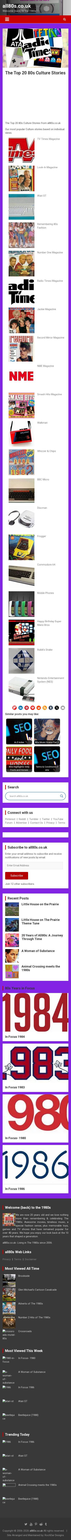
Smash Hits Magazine (49, 394)
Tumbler (33, 819)
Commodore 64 (46, 564)
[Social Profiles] (25, 1524)
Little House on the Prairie (40, 904)
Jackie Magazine (46, 309)
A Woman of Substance (38, 951)
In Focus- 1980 (15, 1138)
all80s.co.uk (17, 6)
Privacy (50, 822)
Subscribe (16, 875)
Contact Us (36, 822)
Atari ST (41, 195)
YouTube (58, 819)
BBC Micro (43, 479)
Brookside (24, 1275)
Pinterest (10, 819)
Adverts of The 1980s (30, 1303)
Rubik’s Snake (45, 649)
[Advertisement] (35, 99)
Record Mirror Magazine (50, 337)
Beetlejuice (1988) (28, 1415)
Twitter (46, 819)
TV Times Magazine (48, 139)
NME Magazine (45, 366)
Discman (42, 507)
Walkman (42, 422)
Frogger (41, 536)
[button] (14, 708)
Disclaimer (31, 1259)
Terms (61, 822)
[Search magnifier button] (61, 796)
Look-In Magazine (47, 167)
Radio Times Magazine (50, 280)
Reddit (22, 819)
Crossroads (25, 1331)
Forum (9, 822)
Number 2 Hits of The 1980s (34, 1317)
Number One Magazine (50, 252)
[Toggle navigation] (7, 19)
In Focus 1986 (15, 1189)
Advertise (21, 822)
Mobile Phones (45, 593)
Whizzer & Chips (46, 451)
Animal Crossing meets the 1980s (37, 1484)
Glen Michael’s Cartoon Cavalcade (37, 1289)
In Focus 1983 (15, 1087)
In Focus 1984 (15, 1036)
